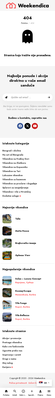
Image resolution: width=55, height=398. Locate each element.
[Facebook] (20, 126)
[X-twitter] (27, 126)
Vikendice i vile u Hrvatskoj (16, 191)
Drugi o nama (9, 358)
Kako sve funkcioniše (13, 346)
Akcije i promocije (11, 338)
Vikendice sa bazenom (14, 179)
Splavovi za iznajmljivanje (15, 187)
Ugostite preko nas (12, 350)
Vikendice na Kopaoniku (15, 167)
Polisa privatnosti (18, 382)
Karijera (6, 367)
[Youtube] (35, 126)
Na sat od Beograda (12, 154)
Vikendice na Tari (11, 171)
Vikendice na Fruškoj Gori (15, 158)
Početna (24, 23)
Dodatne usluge (10, 195)
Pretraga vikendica (12, 342)
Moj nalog (7, 362)
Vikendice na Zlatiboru (14, 163)
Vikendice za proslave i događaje (19, 183)
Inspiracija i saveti (11, 354)
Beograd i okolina (11, 150)
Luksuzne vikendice (12, 175)
